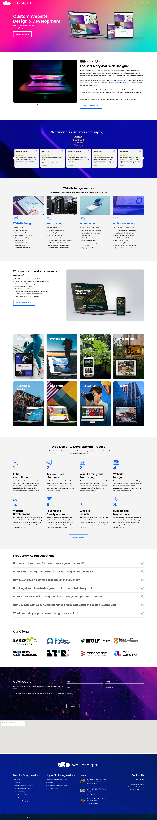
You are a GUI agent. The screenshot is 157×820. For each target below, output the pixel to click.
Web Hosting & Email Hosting (22, 788)
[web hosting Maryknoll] (62, 205)
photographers (122, 80)
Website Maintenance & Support (23, 785)
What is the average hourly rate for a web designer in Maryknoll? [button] (53, 571)
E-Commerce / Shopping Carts (22, 801)
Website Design (23, 223)
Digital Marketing (124, 223)
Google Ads (49, 782)
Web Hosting (54, 223)
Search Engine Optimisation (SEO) (56, 779)
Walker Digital (36, 817)
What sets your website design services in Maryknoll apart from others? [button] (57, 596)
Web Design (16, 779)
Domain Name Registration (21, 795)
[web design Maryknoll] (28, 205)
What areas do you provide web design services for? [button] (45, 613)
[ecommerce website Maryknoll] (95, 205)
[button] (22, 34)
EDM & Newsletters (52, 788)
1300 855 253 (27, 693)
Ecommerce (87, 223)
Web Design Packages (19, 791)
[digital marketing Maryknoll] (128, 205)
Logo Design (16, 782)
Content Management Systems (22, 798)
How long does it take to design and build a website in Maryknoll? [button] (53, 588)
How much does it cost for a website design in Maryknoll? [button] (48, 563)
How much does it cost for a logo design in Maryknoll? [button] (46, 580)
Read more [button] (18, 165)
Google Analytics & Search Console (56, 785)
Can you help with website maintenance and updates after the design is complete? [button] (64, 605)
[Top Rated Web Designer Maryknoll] (90, 62)
